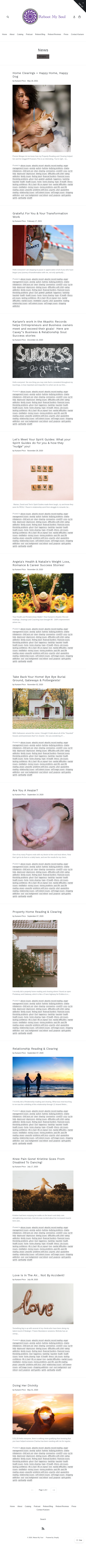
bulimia (45, 168)
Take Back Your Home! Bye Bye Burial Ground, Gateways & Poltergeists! (39, 678)
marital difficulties (60, 184)
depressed (21, 174)
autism (38, 168)
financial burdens (49, 176)
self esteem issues (42, 192)
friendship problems (20, 179)
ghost (31, 179)
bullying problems (56, 168)
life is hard (32, 184)
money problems (46, 187)
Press (66, 34)
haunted (16, 182)
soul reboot (43, 195)
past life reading (61, 1362)
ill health (63, 182)
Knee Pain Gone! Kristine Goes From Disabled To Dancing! (39, 1160)
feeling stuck (37, 176)
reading (16, 192)
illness (69, 182)
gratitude (48, 179)
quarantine (64, 190)
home (39, 182)
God (36, 179)
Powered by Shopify (52, 1537)
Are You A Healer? (25, 790)
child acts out (28, 171)
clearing (42, 171)
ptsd (58, 190)
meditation (23, 187)
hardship (65, 179)
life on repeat (42, 184)
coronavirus (50, 171)
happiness (57, 179)
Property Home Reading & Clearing (37, 911)
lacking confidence (20, 184)
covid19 (59, 171)
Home (4, 34)
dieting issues (41, 174)
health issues (31, 182)
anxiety (32, 168)
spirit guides (66, 195)
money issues (33, 187)
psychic (52, 190)
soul (22, 195)
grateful (42, 179)
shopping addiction (40, 1367)
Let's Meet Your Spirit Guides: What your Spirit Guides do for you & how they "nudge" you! (41, 443)
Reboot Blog (40, 34)
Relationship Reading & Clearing (35, 1048)
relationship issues (26, 192)
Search (43, 1519)
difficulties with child (56, 174)
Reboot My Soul (38, 1537)
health (22, 182)
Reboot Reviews (54, 34)
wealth (29, 198)
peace (21, 190)
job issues (17, 298)
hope (57, 182)
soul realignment (31, 195)
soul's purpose (54, 195)
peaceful (28, 190)
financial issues (63, 176)
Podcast (29, 34)
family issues (26, 176)
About (12, 34)
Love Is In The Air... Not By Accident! (38, 1275)
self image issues (58, 192)
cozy (65, 171)
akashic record (38, 165)
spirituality (22, 198)
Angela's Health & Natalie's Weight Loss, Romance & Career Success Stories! (41, 563)
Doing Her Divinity (25, 1385)
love (50, 184)
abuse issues (25, 165)
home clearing (48, 182)
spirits (15, 198)
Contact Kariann (77, 34)
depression (30, 174)
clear (36, 171)
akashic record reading (53, 165)
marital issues (26, 301)
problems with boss (40, 190)
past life (57, 187)
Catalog (20, 34)
